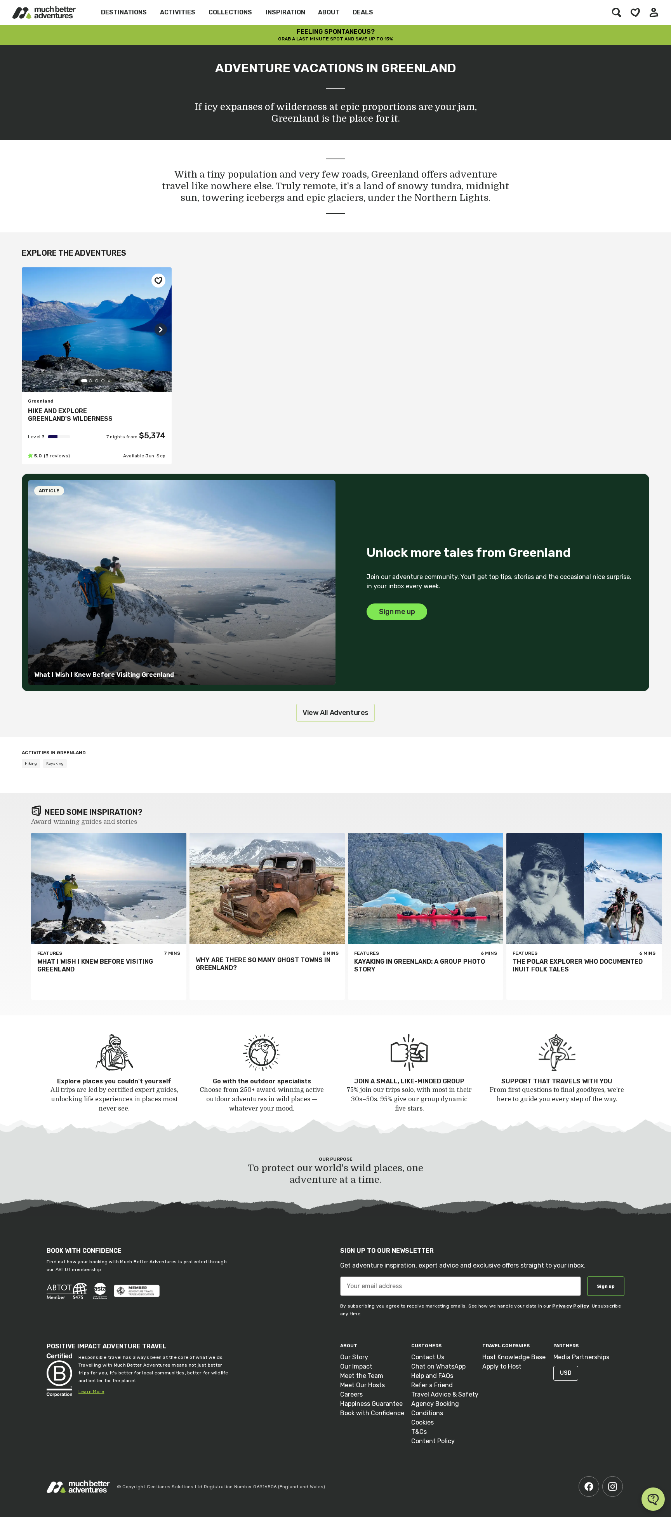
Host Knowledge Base (514, 1357)
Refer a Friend (432, 1385)
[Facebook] (589, 1486)
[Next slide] (161, 329)
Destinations (124, 12)
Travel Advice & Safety (444, 1394)
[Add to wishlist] (158, 281)
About (329, 12)
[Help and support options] (653, 1499)
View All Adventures (335, 712)
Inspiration (285, 12)
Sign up (606, 1286)
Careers (351, 1394)
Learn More (91, 1391)
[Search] (616, 12)
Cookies (422, 1422)
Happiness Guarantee (371, 1403)
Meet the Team (361, 1375)
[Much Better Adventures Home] (44, 12)
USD (566, 1373)
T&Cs (419, 1431)
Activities (177, 12)
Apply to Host (502, 1366)
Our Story (354, 1357)
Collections (230, 12)
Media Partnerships (581, 1357)
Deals (363, 12)
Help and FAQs (432, 1375)
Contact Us (427, 1357)
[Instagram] (612, 1486)
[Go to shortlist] (635, 12)
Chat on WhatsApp (438, 1366)
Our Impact (356, 1366)
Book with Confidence (372, 1413)
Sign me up (397, 611)
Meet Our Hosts (362, 1385)
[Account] (654, 12)
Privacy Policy (570, 1306)
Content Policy (433, 1441)
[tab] (84, 380)
